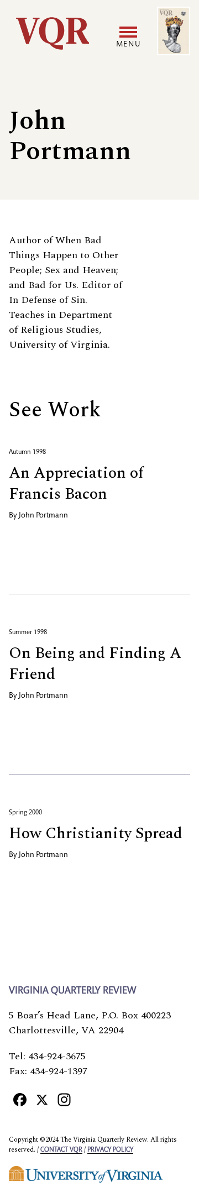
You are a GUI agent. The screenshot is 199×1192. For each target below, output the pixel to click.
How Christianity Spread (95, 833)
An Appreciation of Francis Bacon (76, 483)
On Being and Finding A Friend (95, 663)
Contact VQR (61, 1150)
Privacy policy (110, 1150)
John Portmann (43, 516)
